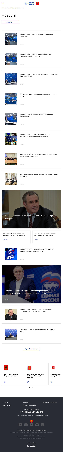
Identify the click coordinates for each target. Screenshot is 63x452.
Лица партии (26, 402)
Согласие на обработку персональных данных (31, 438)
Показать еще (33, 349)
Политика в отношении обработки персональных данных (31, 436)
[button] (29, 387)
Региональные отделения (50, 402)
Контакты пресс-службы (29, 405)
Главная (4, 8)
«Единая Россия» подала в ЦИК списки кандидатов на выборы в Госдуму (45, 234)
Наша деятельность (13, 8)
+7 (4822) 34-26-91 (31, 411)
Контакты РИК (7, 405)
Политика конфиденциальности (31, 435)
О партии (5, 402)
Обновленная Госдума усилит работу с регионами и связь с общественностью (14, 234)
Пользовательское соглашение (31, 434)
